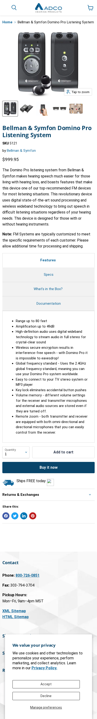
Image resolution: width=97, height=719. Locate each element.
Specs (48, 274)
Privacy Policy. (44, 668)
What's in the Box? (49, 289)
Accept (46, 684)
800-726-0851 (28, 575)
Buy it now (49, 467)
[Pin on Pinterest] (32, 515)
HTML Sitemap (15, 617)
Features (48, 260)
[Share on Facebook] (5, 515)
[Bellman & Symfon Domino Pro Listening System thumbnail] (10, 108)
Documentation (48, 303)
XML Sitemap (14, 611)
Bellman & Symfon (21, 150)
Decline (46, 696)
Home (7, 22)
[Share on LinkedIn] (23, 515)
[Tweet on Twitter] (14, 515)
